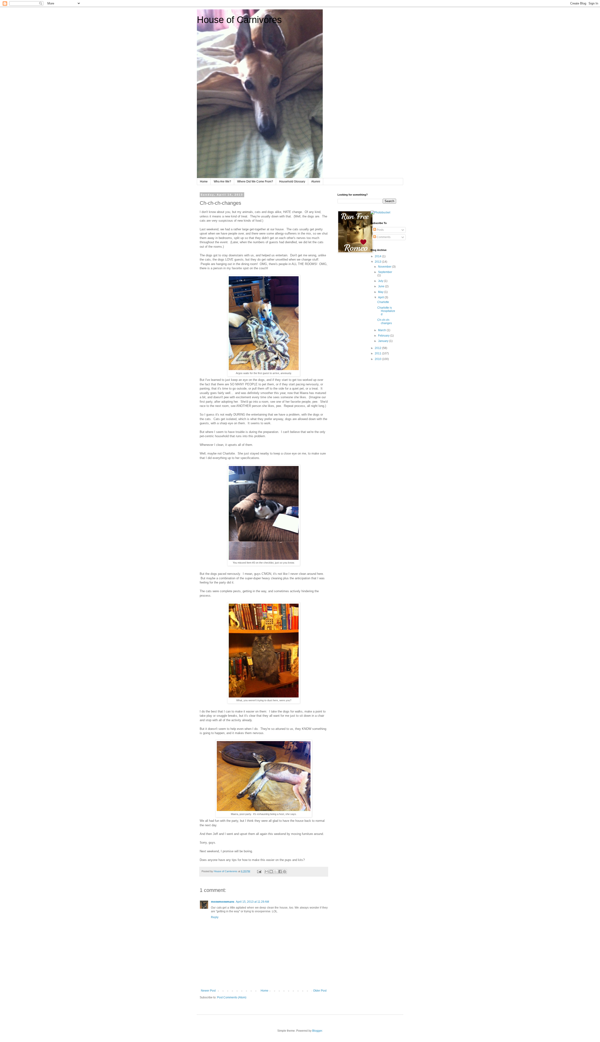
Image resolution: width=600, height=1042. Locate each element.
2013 (378, 261)
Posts (380, 229)
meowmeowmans (222, 901)
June (381, 286)
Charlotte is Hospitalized (386, 311)
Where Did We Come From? (255, 181)
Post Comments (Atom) (231, 997)
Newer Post (208, 990)
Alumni (315, 181)
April (381, 297)
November (385, 266)
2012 (378, 348)
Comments (383, 237)
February (384, 335)
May (381, 292)
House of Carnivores (239, 20)
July (381, 281)
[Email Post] (259, 871)
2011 (378, 353)
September (385, 272)
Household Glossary (292, 181)
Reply (214, 917)
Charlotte (383, 302)
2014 (378, 256)
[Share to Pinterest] (284, 871)
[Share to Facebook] (280, 871)
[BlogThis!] (271, 871)
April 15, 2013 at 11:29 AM (252, 901)
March (382, 330)
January (383, 341)
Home (204, 181)
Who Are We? (222, 181)
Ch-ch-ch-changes (384, 321)
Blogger (317, 1030)
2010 (378, 359)
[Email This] (266, 871)
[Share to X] (275, 871)
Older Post (319, 990)
